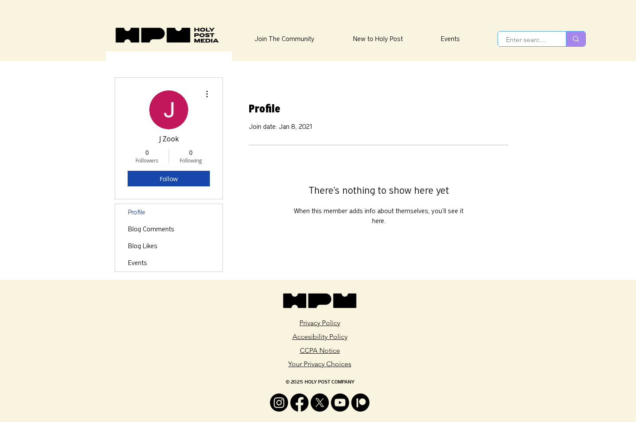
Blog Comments (151, 229)
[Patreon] (360, 402)
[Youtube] (340, 402)
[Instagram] (279, 402)
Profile (136, 212)
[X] (320, 402)
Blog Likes (142, 246)
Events (137, 263)
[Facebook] (299, 402)
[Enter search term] (575, 39)
